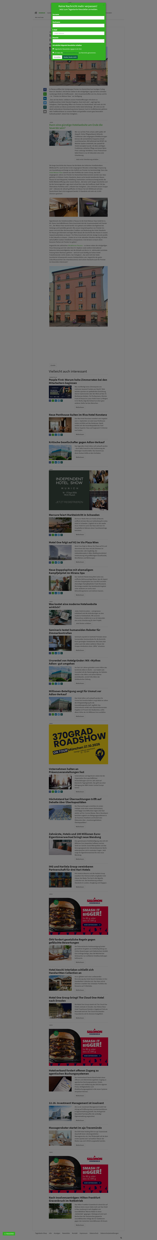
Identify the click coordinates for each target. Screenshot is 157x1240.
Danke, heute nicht (70, 57)
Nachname (56, 22)
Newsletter (10, 1234)
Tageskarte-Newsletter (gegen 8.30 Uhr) (68, 49)
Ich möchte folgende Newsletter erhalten (67, 45)
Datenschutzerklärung (70, 53)
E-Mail (55, 30)
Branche (55, 38)
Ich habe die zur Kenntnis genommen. (75, 53)
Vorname (56, 14)
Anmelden (57, 57)
